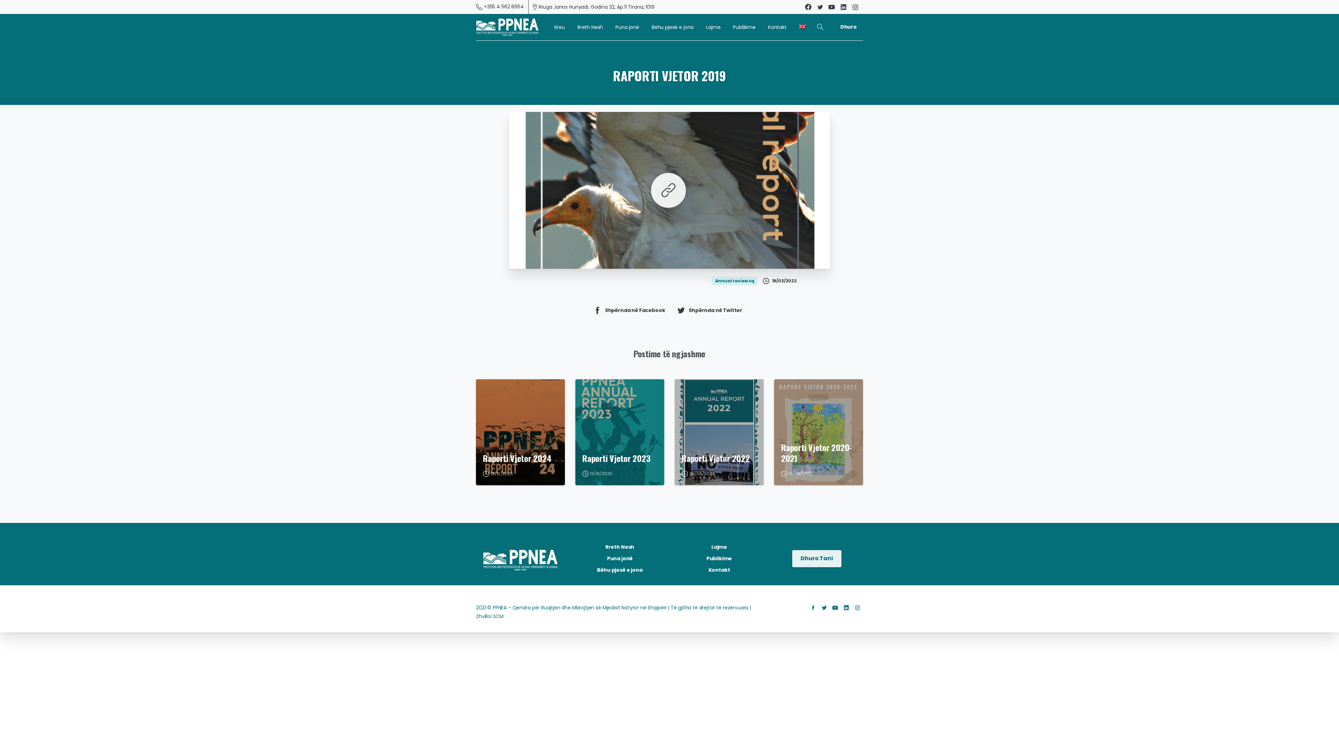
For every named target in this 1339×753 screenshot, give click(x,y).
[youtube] (832, 7)
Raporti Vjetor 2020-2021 (816, 452)
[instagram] (855, 7)
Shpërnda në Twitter (715, 310)
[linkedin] (843, 7)
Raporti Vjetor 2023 (616, 458)
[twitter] (820, 7)
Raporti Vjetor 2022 (716, 458)
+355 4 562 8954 (504, 6)
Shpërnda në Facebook (635, 310)
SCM (498, 616)
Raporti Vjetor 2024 (517, 458)
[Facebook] (808, 7)
